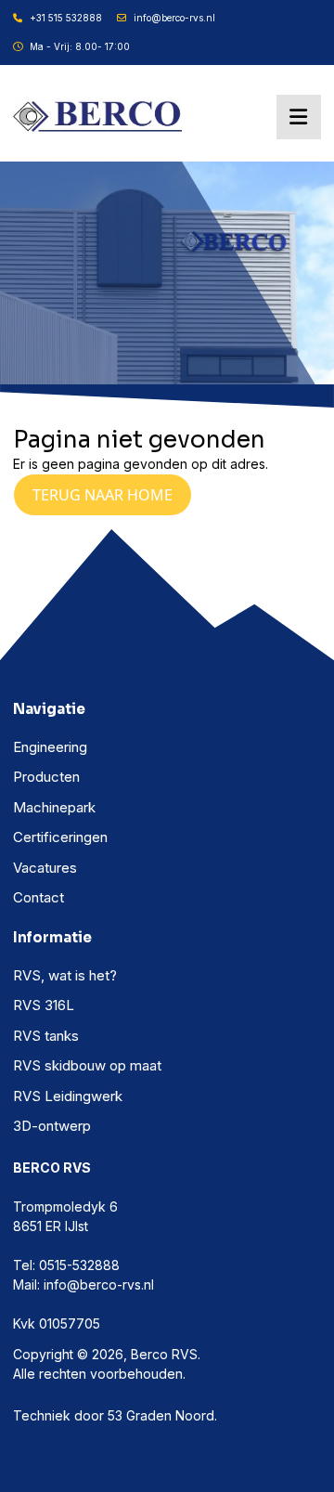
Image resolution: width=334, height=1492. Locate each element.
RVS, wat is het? (65, 975)
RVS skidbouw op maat (87, 1065)
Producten (46, 776)
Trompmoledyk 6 (65, 1206)
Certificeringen (60, 837)
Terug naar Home (102, 495)
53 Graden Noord (161, 1415)
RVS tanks (46, 1035)
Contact (38, 897)
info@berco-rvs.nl (174, 17)
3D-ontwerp (52, 1126)
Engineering (50, 747)
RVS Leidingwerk (67, 1096)
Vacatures (45, 867)
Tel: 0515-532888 (66, 1265)
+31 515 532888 (66, 17)
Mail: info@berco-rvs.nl (83, 1284)
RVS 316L (43, 1005)
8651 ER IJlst (50, 1226)
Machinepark (54, 807)
